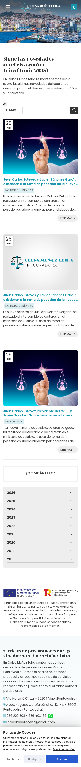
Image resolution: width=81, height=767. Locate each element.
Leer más (66, 218)
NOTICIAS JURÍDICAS (19, 190)
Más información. (64, 749)
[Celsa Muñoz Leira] (40, 7)
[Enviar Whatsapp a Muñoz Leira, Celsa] (50, 716)
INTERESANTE (14, 421)
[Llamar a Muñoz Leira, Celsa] (74, 7)
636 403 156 (38, 715)
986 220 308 (16, 715)
